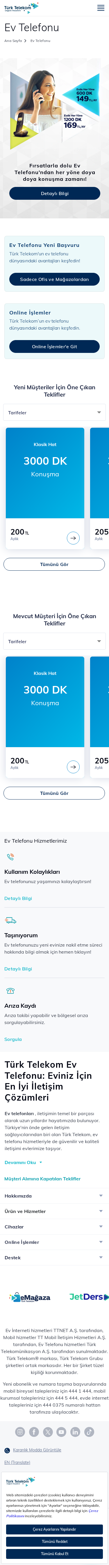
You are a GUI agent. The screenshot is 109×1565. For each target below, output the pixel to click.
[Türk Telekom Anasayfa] (21, 8)
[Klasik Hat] (73, 538)
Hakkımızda (18, 1196)
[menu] (100, 8)
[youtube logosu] (61, 1432)
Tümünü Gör (54, 564)
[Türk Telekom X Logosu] (48, 1432)
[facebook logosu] (34, 1432)
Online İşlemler (22, 1242)
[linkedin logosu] (75, 1432)
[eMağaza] (29, 1296)
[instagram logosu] (20, 1432)
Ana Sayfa (13, 40)
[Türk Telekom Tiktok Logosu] (89, 1432)
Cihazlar (14, 1227)
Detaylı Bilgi (55, 193)
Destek (13, 1257)
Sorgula (13, 1039)
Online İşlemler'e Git (54, 346)
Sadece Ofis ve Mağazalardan (54, 279)
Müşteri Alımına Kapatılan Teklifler (42, 1179)
